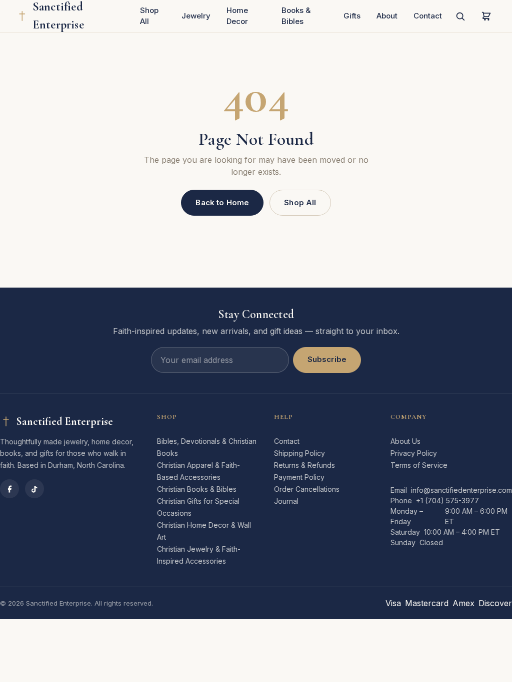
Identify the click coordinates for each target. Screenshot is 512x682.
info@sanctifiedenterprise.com (461, 490)
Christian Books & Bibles (196, 489)
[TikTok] (34, 488)
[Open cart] (486, 16)
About (387, 15)
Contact (428, 15)
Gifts (352, 15)
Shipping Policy (299, 453)
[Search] (460, 16)
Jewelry (196, 15)
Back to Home (222, 202)
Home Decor (237, 15)
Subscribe (327, 359)
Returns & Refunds (304, 465)
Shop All (149, 15)
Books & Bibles (296, 15)
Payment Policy (299, 477)
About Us (405, 441)
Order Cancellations (307, 489)
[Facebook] (9, 488)
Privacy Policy (413, 453)
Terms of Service (419, 465)
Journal (286, 501)
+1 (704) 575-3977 (447, 500)
